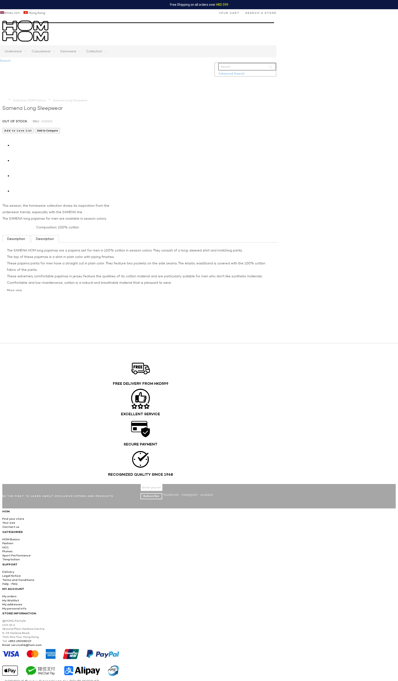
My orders (9, 596)
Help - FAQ (10, 584)
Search (5, 61)
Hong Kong (36, 13)
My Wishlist (10, 600)
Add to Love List (18, 130)
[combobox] (247, 66)
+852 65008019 (19, 641)
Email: (6, 645)
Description (16, 239)
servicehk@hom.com (26, 645)
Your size (8, 523)
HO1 (5, 547)
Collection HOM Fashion (29, 100)
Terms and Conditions (18, 580)
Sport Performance (16, 555)
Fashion (7, 543)
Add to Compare (47, 130)
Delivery (8, 572)
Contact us (10, 527)
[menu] (138, 51)
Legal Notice (11, 576)
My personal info (14, 608)
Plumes (7, 551)
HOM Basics (11, 539)
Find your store (13, 519)
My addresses (12, 604)
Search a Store (260, 13)
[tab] (16, 238)
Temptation (11, 559)
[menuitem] (14, 51)
